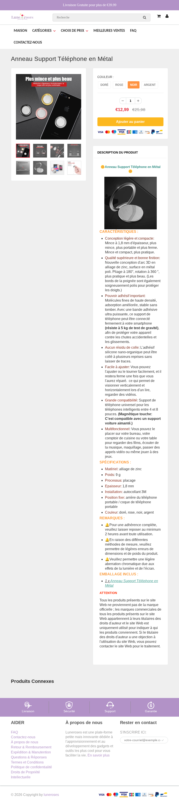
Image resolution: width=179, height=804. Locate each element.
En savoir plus (99, 755)
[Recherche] (144, 17)
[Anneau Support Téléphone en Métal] (48, 106)
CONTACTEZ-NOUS (28, 42)
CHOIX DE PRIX (72, 31)
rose (119, 85)
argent (150, 85)
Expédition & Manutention (31, 752)
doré (104, 85)
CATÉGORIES (42, 31)
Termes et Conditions (27, 762)
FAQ (133, 31)
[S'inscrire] (162, 740)
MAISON (20, 31)
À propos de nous (24, 742)
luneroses (51, 795)
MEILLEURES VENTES (109, 31)
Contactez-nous (23, 737)
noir (133, 85)
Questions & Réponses (29, 757)
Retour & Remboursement (31, 747)
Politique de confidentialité (31, 767)
